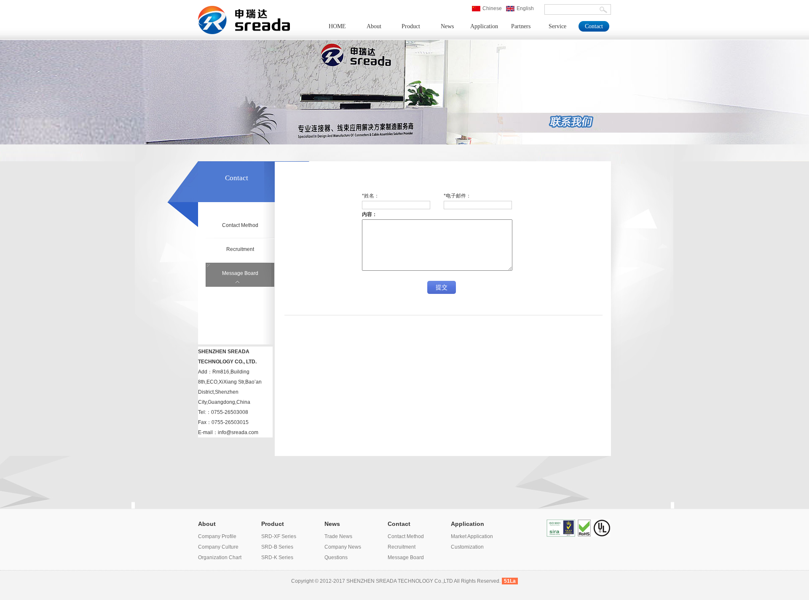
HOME (337, 26)
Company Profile (217, 536)
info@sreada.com (238, 432)
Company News (342, 547)
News (447, 26)
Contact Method (240, 225)
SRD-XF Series (278, 536)
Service (557, 26)
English (525, 8)
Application (484, 26)
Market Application (472, 536)
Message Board (240, 273)
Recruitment (240, 249)
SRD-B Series (277, 547)
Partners (520, 26)
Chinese (492, 8)
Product (411, 26)
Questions (336, 557)
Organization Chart (219, 557)
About (374, 26)
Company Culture (218, 547)
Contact (594, 26)
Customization (467, 547)
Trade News (338, 536)
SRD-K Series (277, 557)
